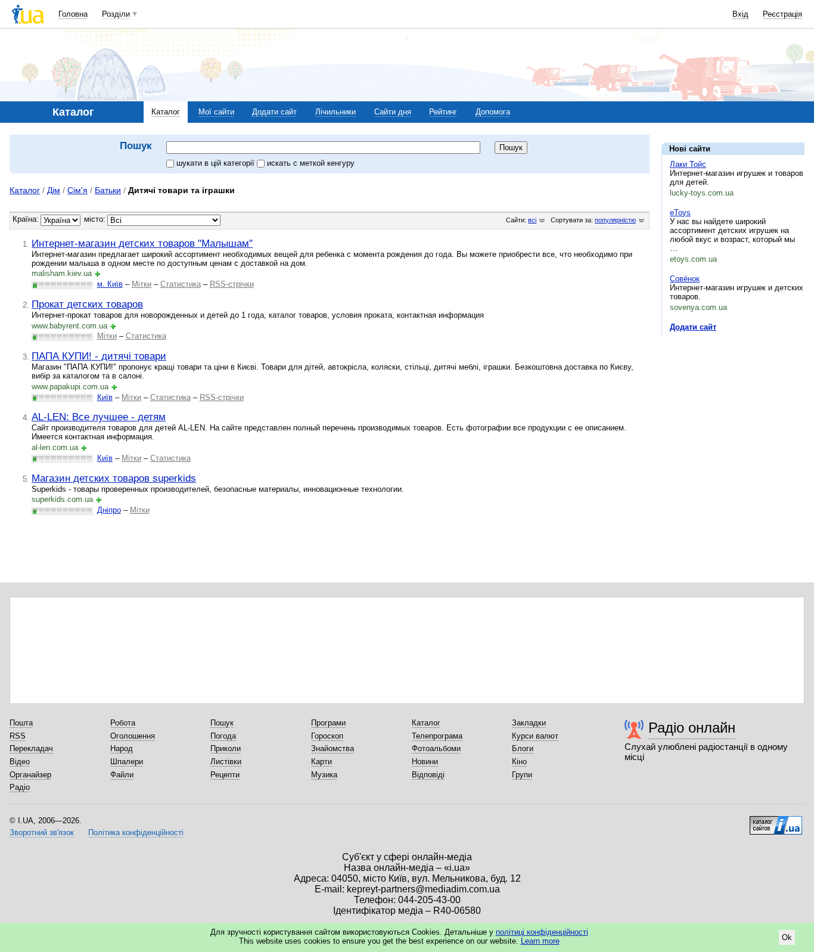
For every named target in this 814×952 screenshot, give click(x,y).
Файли (121, 774)
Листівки (225, 761)
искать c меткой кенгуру (311, 163)
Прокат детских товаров (87, 304)
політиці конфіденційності (542, 932)
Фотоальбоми (436, 748)
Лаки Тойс (688, 164)
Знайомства (332, 748)
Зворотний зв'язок (42, 832)
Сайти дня (392, 111)
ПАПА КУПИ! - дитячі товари (99, 356)
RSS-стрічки (232, 284)
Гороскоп (327, 735)
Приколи (225, 748)
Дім (53, 190)
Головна (73, 14)
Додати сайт (274, 111)
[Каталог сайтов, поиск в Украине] (776, 821)
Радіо (20, 787)
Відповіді (428, 774)
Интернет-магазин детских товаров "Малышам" (142, 243)
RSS (18, 735)
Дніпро (109, 510)
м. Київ (110, 284)
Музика (324, 774)
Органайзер (30, 774)
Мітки (141, 284)
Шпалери (126, 761)
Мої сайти (216, 111)
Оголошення (132, 735)
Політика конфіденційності (136, 832)
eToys (680, 212)
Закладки (529, 722)
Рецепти (225, 774)
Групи (522, 774)
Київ (105, 397)
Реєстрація (782, 14)
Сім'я (77, 190)
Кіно (519, 761)
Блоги (522, 748)
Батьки (108, 190)
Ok (787, 937)
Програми (328, 722)
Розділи (116, 14)
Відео (20, 761)
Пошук (222, 722)
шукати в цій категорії (216, 163)
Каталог (165, 111)
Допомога (493, 111)
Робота (122, 722)
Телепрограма (437, 735)
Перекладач (31, 748)
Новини (425, 761)
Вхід (740, 14)
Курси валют (535, 735)
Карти (321, 761)
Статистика (180, 284)
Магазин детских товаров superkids (114, 478)
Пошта (21, 722)
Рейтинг (443, 111)
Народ (121, 748)
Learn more (540, 941)
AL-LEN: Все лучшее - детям (99, 417)
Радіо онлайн (691, 728)
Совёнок (685, 278)
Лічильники (335, 111)
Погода (223, 735)
